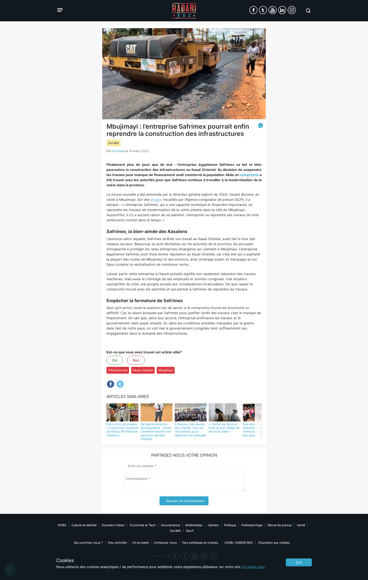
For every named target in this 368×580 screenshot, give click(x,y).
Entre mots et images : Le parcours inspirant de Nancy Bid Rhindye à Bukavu (122, 429)
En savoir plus (253, 567)
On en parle (140, 542)
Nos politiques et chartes (200, 542)
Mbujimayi (165, 370)
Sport (190, 530)
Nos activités (117, 542)
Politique (230, 525)
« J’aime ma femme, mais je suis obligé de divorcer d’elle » (224, 427)
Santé (301, 525)
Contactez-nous (165, 542)
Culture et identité (84, 525)
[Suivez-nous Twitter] (263, 10)
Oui (114, 360)
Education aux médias (274, 542)
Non (136, 360)
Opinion (213, 525)
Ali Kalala (118, 151)
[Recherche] (308, 10)
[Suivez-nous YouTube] (273, 10)
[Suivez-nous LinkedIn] (282, 10)
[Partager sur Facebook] (110, 384)
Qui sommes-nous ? (88, 542)
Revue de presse (280, 525)
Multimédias (194, 525)
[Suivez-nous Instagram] (292, 10)
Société (113, 143)
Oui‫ (299, 562)
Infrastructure (117, 370)
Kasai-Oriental (143, 370)
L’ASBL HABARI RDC (238, 542)
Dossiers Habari (113, 525)
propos (156, 199)
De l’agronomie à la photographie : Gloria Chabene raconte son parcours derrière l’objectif (156, 431)
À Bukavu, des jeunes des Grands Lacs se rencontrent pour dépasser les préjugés (190, 429)
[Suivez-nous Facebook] (253, 10)
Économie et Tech (143, 525)
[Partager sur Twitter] (120, 384)
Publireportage (252, 525)
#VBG (62, 525)
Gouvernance (170, 525)
